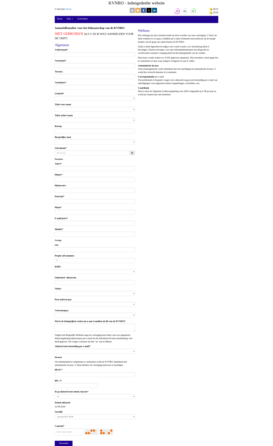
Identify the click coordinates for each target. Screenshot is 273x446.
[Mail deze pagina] (138, 10)
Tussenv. (59, 71)
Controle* (59, 426)
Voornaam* (60, 60)
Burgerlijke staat (63, 137)
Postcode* (59, 196)
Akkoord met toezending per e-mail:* (73, 346)
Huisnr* (59, 174)
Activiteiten (82, 18)
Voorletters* (61, 82)
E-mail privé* (61, 218)
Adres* (58, 164)
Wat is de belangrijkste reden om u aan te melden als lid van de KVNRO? (90, 321)
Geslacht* (59, 93)
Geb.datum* (61, 148)
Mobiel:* (59, 229)
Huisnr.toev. (60, 185)
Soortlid (58, 412)
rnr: (57, 245)
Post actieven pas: (63, 299)
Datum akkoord (62, 402)
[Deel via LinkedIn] (154, 10)
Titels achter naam (64, 115)
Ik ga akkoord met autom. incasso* (71, 391)
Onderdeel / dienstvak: (65, 277)
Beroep (58, 126)
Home (69, 9)
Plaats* (58, 207)
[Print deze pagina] (132, 10)
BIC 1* (58, 380)
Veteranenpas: (62, 310)
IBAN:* (58, 370)
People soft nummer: (65, 255)
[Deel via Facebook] (143, 10)
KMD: (58, 266)
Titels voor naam (63, 104)
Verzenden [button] (63, 443)
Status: (58, 288)
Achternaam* (61, 49)
